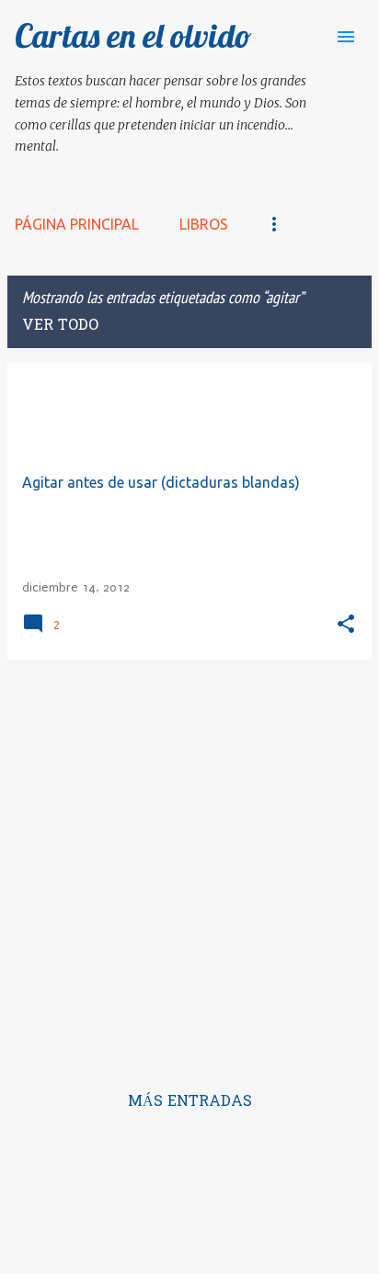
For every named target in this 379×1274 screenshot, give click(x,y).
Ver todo (60, 326)
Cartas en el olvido (133, 35)
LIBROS (203, 224)
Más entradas (190, 1102)
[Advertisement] (189, 863)
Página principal (77, 224)
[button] (346, 625)
